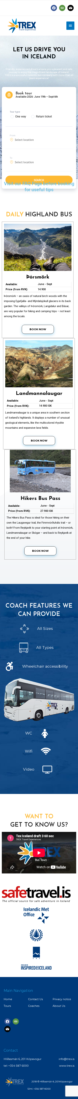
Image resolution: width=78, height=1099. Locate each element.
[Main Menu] (70, 26)
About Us (59, 1006)
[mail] (70, 7)
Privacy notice (62, 999)
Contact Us (35, 999)
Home (8, 999)
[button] (38, 329)
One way (20, 116)
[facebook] (54, 7)
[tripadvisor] (62, 7)
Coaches (33, 1006)
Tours (7, 1006)
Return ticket (44, 116)
